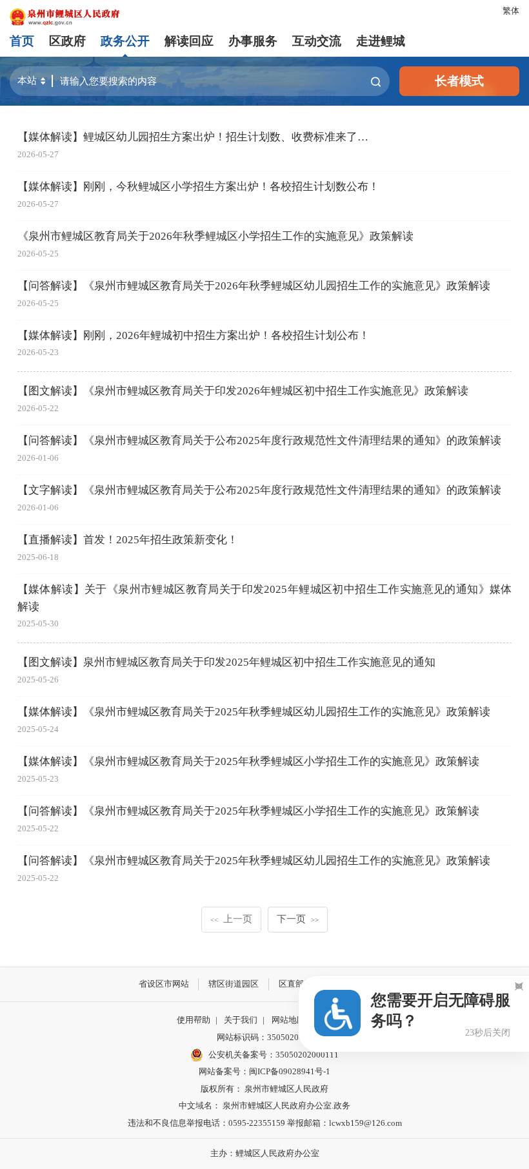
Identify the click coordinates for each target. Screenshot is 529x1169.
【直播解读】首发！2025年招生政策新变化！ (127, 540)
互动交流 (316, 41)
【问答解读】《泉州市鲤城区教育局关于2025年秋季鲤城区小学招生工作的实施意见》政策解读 (248, 811)
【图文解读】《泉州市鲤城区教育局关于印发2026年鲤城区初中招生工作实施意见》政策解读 (242, 391)
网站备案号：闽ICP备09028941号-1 (264, 1071)
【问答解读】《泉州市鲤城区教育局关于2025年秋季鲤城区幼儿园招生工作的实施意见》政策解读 (253, 861)
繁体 (511, 10)
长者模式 (459, 81)
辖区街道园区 (233, 984)
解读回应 (189, 41)
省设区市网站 (164, 984)
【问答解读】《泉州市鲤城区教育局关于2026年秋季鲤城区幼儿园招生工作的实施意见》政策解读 (253, 286)
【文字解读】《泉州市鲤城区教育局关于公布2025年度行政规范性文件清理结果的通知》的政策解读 (259, 490)
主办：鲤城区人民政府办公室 (264, 1153)
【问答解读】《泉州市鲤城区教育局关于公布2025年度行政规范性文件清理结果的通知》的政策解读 (259, 440)
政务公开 (125, 41)
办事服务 (252, 41)
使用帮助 (193, 1020)
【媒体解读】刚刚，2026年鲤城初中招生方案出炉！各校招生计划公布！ (193, 335)
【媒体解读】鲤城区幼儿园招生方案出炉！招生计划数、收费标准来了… (192, 137)
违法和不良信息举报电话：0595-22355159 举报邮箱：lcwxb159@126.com (265, 1123)
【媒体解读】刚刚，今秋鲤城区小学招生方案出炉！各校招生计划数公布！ (198, 186)
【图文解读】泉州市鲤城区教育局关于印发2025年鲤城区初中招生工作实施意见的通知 (226, 662)
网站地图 (288, 1020)
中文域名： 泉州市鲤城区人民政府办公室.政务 (264, 1105)
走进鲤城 (380, 41)
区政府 (67, 41)
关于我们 (240, 1020)
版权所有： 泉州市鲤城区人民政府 (264, 1089)
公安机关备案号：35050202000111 (273, 1054)
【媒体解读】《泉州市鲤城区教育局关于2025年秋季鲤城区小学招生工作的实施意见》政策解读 (248, 761)
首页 (22, 41)
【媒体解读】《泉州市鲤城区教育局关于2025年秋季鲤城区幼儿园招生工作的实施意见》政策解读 (253, 712)
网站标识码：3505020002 (264, 1037)
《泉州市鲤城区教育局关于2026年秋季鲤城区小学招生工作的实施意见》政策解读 (215, 236)
